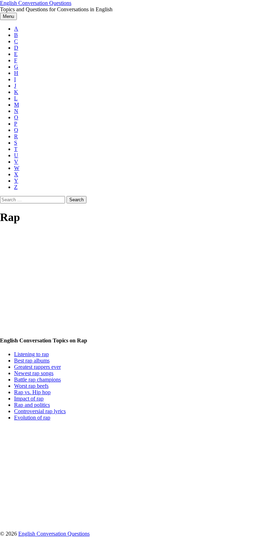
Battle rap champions (37, 380)
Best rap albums (32, 361)
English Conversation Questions (35, 3)
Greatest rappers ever (37, 367)
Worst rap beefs (31, 386)
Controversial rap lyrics (40, 411)
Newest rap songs (33, 373)
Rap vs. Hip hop (32, 392)
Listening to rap (31, 354)
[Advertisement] (135, 281)
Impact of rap (29, 399)
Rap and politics (32, 405)
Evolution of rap (32, 418)
